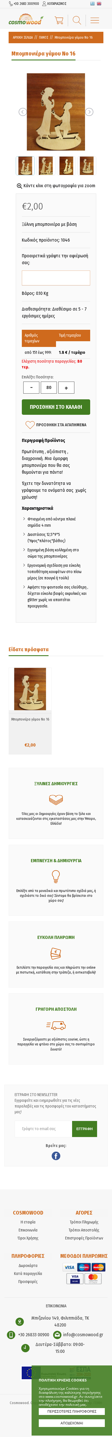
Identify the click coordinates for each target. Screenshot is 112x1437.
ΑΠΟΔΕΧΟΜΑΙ (72, 1423)
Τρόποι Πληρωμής (84, 1222)
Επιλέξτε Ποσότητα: (38, 377)
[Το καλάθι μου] (59, 20)
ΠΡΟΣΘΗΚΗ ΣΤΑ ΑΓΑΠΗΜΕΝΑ (61, 424)
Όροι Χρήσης (28, 1238)
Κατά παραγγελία (28, 1273)
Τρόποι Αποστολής (84, 1230)
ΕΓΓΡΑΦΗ (84, 1129)
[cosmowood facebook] (56, 1157)
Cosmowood (26, 19)
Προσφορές (28, 1281)
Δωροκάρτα (28, 1265)
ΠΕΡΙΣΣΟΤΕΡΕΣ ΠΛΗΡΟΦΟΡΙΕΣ (71, 1411)
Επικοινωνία (28, 1230)
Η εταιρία (28, 1222)
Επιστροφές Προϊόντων (84, 1238)
